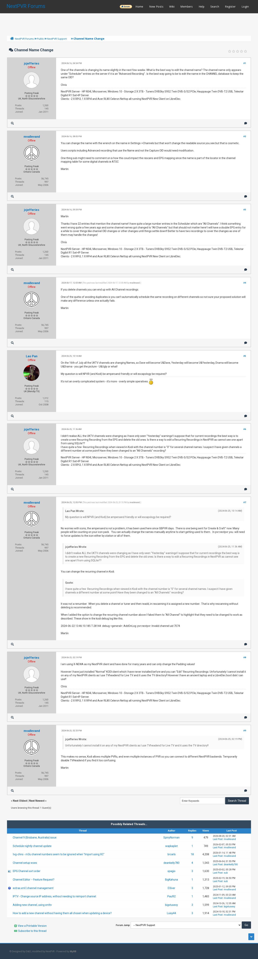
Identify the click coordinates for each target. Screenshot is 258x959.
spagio (171, 871)
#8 (244, 657)
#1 (244, 63)
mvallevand (32, 136)
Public (40, 38)
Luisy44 (171, 913)
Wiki (172, 6)
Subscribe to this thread (32, 930)
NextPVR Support (57, 38)
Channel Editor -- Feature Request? (33, 879)
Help (202, 6)
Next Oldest (20, 800)
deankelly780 (171, 862)
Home (139, 6)
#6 (244, 429)
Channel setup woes (25, 862)
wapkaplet (171, 846)
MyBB (73, 951)
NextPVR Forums (26, 6)
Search (214, 6)
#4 (244, 283)
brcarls (172, 854)
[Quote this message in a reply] (245, 123)
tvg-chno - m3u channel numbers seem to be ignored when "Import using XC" (58, 854)
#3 (244, 209)
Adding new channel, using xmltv (32, 904)
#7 (244, 502)
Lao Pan (31, 356)
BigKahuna (171, 879)
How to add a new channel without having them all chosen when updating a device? (62, 913)
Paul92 (171, 896)
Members (186, 6)
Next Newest (37, 800)
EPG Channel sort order (26, 871)
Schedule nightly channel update (32, 846)
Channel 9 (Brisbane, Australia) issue (34, 837)
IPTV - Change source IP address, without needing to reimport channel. (55, 896)
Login (245, 6)
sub (226, 872)
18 (192, 854)
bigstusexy (171, 904)
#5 (244, 356)
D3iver (171, 888)
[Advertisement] (129, 23)
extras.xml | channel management (33, 888)
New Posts (156, 6)
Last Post (218, 839)
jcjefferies (31, 63)
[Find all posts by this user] (12, 123)
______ (125, 6)
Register (230, 6)
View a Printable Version (32, 925)
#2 (244, 136)
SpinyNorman (171, 837)
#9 (244, 730)
